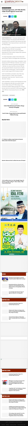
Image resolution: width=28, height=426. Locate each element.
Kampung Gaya (6, 396)
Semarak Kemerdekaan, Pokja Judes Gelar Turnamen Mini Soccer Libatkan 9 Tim (17, 318)
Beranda (3, 424)
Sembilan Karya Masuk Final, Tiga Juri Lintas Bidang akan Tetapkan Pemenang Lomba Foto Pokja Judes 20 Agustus (17, 408)
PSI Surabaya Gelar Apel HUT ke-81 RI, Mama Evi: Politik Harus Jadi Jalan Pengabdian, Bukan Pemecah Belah (16, 414)
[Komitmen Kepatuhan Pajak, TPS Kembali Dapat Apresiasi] (5, 305)
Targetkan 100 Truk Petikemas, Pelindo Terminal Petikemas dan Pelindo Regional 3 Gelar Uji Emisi (17, 389)
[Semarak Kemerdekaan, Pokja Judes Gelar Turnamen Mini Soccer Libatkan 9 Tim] (5, 318)
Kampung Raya (6, 300)
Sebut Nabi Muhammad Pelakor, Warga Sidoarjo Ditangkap (14, 106)
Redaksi (7, 424)
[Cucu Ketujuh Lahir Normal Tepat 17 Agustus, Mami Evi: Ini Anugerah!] (5, 293)
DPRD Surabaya (5, 95)
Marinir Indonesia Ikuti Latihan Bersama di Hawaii (13, 160)
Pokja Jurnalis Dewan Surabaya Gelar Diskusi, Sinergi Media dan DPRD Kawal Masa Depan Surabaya (17, 311)
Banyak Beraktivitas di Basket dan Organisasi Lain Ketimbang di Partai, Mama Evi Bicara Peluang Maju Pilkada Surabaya (17, 286)
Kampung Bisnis (6, 370)
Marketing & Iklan (13, 424)
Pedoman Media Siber (21, 424)
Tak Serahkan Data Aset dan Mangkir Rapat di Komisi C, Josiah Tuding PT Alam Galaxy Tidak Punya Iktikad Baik (13, 181)
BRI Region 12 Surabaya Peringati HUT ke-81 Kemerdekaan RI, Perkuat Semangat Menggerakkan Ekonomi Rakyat (17, 382)
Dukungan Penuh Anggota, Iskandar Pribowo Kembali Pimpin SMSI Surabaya (17, 278)
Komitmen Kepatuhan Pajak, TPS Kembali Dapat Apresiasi (16, 304)
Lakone (4, 274)
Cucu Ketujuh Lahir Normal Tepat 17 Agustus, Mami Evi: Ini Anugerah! (16, 292)
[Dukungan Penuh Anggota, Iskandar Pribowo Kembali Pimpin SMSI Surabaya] (5, 279)
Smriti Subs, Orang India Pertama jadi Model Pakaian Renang (14, 114)
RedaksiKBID (6, 13)
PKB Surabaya (12, 95)
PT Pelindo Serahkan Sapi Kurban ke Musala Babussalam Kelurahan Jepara (12, 140)
